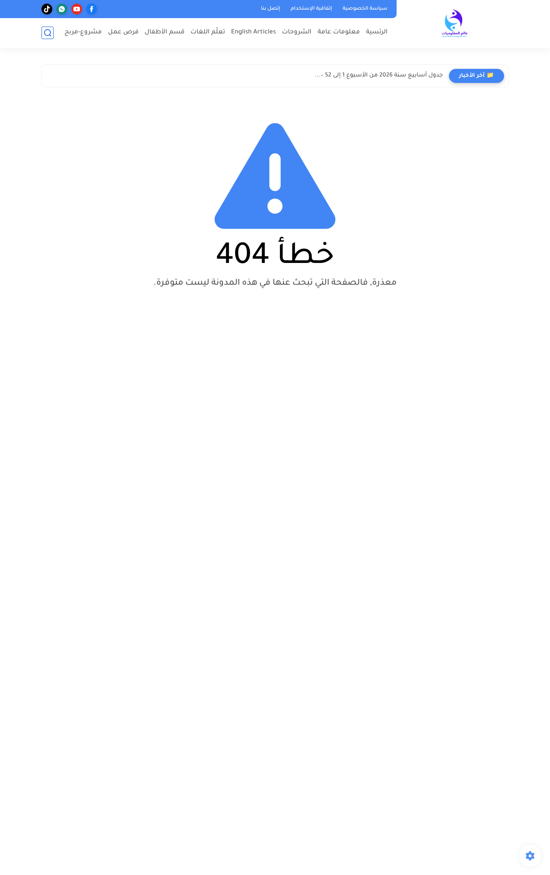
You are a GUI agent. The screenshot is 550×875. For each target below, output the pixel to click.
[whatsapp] (61, 9)
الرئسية (377, 32)
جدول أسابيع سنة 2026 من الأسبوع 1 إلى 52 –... (379, 75)
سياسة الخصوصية (365, 9)
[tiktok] (46, 9)
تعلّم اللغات (207, 32)
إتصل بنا (270, 9)
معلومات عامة (339, 32)
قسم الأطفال (164, 32)
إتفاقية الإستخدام (311, 9)
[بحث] (47, 33)
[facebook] (91, 9)
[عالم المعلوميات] (454, 23)
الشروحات (297, 32)
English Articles (253, 32)
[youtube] (76, 9)
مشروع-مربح (83, 32)
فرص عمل (123, 32)
